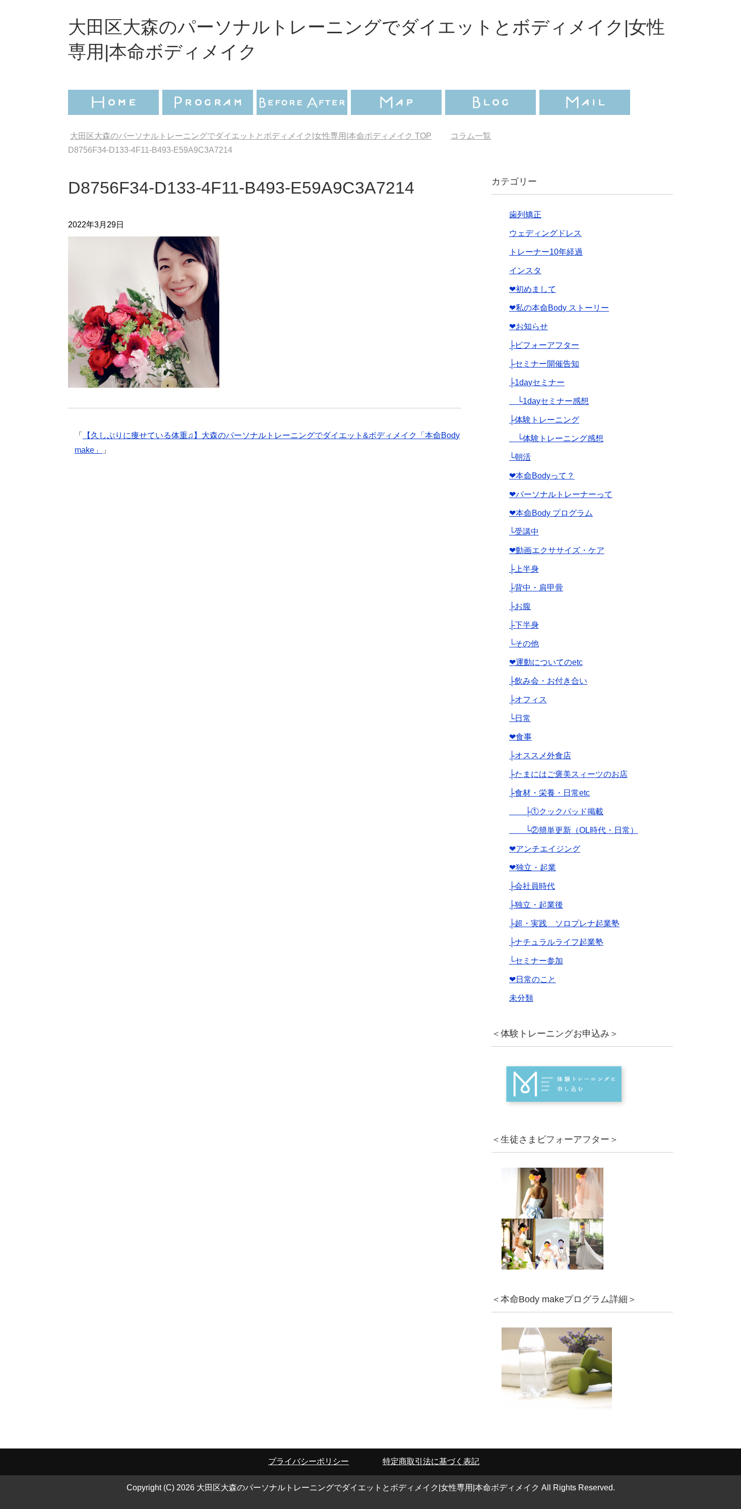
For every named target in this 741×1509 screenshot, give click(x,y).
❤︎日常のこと (532, 979)
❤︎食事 (520, 737)
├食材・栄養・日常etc (549, 793)
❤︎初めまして (532, 289)
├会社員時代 (532, 886)
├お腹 (520, 606)
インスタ (525, 270)
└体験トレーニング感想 (556, 438)
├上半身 (524, 569)
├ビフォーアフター (544, 345)
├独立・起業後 (536, 904)
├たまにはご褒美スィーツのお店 (568, 774)
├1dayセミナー (537, 382)
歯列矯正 (525, 214)
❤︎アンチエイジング (544, 848)
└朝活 (520, 457)
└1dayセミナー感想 (549, 401)
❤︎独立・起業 (532, 867)
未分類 (521, 998)
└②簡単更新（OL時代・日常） (573, 830)
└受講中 (524, 531)
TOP (250, 136)
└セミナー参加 (536, 960)
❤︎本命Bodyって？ (542, 475)
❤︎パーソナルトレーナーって (560, 494)
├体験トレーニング (544, 419)
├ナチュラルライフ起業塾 (556, 942)
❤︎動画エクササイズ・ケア (556, 550)
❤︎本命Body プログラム (551, 513)
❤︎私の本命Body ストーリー (559, 308)
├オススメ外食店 (540, 755)
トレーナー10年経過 (546, 252)
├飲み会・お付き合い (548, 681)
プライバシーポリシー (308, 1461)
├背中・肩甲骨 (536, 587)
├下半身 (524, 625)
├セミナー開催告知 (544, 363)
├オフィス (528, 699)
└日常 (520, 718)
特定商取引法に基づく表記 (431, 1461)
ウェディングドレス (545, 233)
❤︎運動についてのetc (546, 662)
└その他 (524, 643)
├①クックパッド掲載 (556, 811)
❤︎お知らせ (528, 326)
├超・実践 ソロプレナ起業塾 (564, 923)
